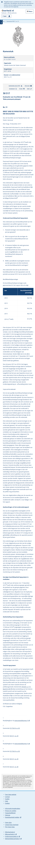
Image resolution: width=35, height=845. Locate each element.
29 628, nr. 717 (26, 687)
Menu (30, 11)
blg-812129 (6, 689)
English (7, 799)
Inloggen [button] (4, 16)
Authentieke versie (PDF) (15, 86)
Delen (28, 88)
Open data (8, 822)
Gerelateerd (12, 88)
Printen (21, 88)
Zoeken (7, 803)
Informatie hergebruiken (12, 808)
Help (6, 801)
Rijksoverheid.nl (10, 834)
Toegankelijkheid (10, 813)
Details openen (1, 20)
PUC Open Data (10, 827)
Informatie (27, 85)
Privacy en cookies (10, 811)
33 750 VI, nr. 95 (15, 728)
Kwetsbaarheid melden (12, 817)
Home (2, 21)
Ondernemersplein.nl (11, 836)
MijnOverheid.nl (10, 832)
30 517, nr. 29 (14, 736)
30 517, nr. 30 (14, 767)
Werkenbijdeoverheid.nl (12, 839)
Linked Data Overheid (11, 825)
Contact (7, 797)
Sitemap (7, 815)
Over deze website (10, 794)
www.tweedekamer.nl (21, 720)
